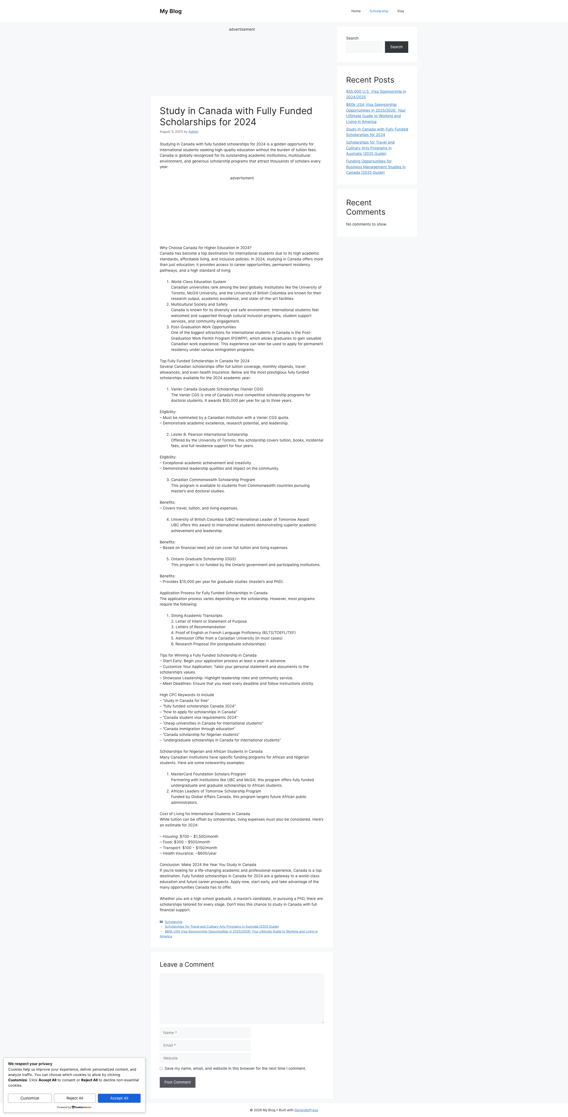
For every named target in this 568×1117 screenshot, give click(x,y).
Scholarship (379, 11)
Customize (29, 1098)
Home (356, 11)
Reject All (75, 1098)
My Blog (171, 11)
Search (352, 38)
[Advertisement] (242, 63)
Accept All (119, 1098)
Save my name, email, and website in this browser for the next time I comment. (235, 1068)
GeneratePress (306, 1110)
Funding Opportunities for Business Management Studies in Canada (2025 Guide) (376, 167)
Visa (400, 11)
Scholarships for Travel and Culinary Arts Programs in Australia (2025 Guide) (222, 926)
